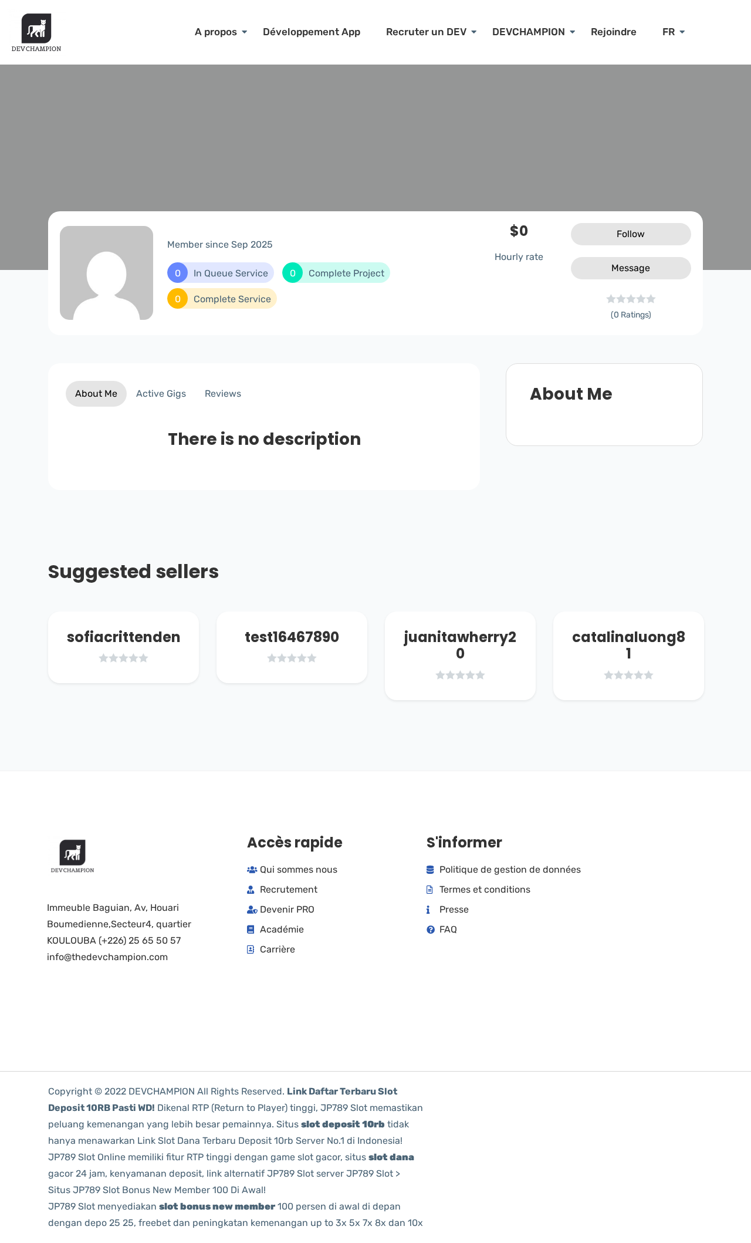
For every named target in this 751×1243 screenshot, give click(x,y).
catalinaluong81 (628, 645)
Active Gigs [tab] (161, 393)
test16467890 (292, 637)
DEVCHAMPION (528, 32)
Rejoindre (614, 32)
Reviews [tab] (223, 393)
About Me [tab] (96, 393)
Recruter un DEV (426, 32)
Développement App (311, 32)
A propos (216, 32)
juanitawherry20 (460, 645)
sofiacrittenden (124, 637)
